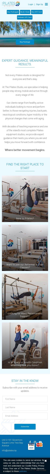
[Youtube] (40, 442)
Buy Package (25, 42)
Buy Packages (13, 12)
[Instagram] (35, 442)
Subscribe (25, 427)
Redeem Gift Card (25, 17)
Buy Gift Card (37, 12)
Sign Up (39, 4)
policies (23, 471)
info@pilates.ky (9, 450)
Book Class (25, 12)
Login (30, 4)
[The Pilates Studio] (11, 3)
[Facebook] (30, 442)
